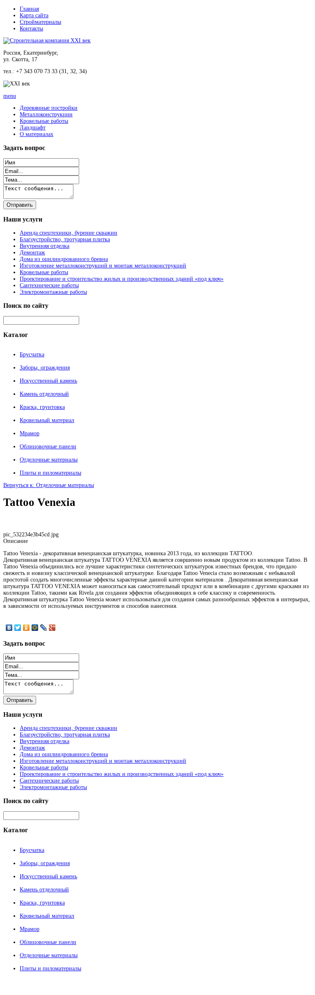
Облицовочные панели (48, 446)
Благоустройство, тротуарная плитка (65, 239)
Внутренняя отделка (44, 246)
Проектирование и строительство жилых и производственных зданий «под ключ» (122, 279)
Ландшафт (33, 128)
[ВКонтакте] (9, 627)
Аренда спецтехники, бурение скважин (68, 233)
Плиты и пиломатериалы (50, 473)
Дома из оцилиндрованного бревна (64, 259)
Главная (29, 9)
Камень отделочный (44, 394)
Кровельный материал (47, 420)
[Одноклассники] (26, 627)
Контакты (31, 28)
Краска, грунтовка (42, 407)
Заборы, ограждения (45, 368)
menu (9, 96)
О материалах (36, 134)
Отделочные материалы (49, 460)
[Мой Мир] (35, 627)
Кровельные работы (44, 121)
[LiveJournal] (43, 627)
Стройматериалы (40, 22)
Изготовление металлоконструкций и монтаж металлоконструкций (103, 266)
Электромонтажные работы (53, 292)
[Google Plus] (52, 627)
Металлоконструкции (46, 114)
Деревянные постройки (49, 108)
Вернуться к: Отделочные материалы (48, 485)
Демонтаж (32, 252)
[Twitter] (18, 627)
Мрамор (29, 433)
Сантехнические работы (49, 285)
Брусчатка (32, 354)
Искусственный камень (48, 381)
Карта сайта (34, 15)
